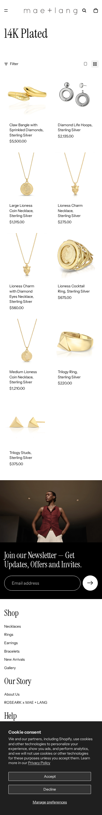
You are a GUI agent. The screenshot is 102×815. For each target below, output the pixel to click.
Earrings (11, 643)
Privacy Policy (39, 762)
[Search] (84, 10)
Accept (50, 776)
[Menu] (6, 10)
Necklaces (12, 626)
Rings (8, 634)
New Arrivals (14, 659)
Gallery (10, 667)
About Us (12, 694)
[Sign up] (90, 583)
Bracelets (12, 651)
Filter (14, 63)
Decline (49, 789)
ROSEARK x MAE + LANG (25, 702)
